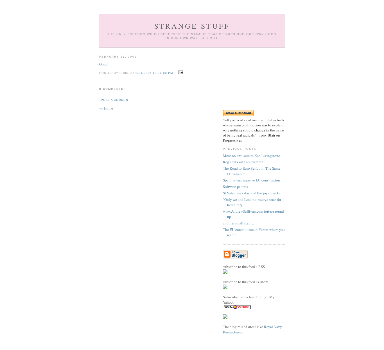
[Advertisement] (254, 79)
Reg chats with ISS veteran (243, 161)
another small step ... (238, 223)
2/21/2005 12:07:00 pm (154, 72)
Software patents (235, 186)
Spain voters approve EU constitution (251, 180)
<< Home (106, 108)
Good (103, 64)
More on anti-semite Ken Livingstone (251, 155)
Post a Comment (115, 99)
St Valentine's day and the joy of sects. (252, 193)
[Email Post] (180, 72)
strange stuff (192, 26)
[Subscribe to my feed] (225, 272)
